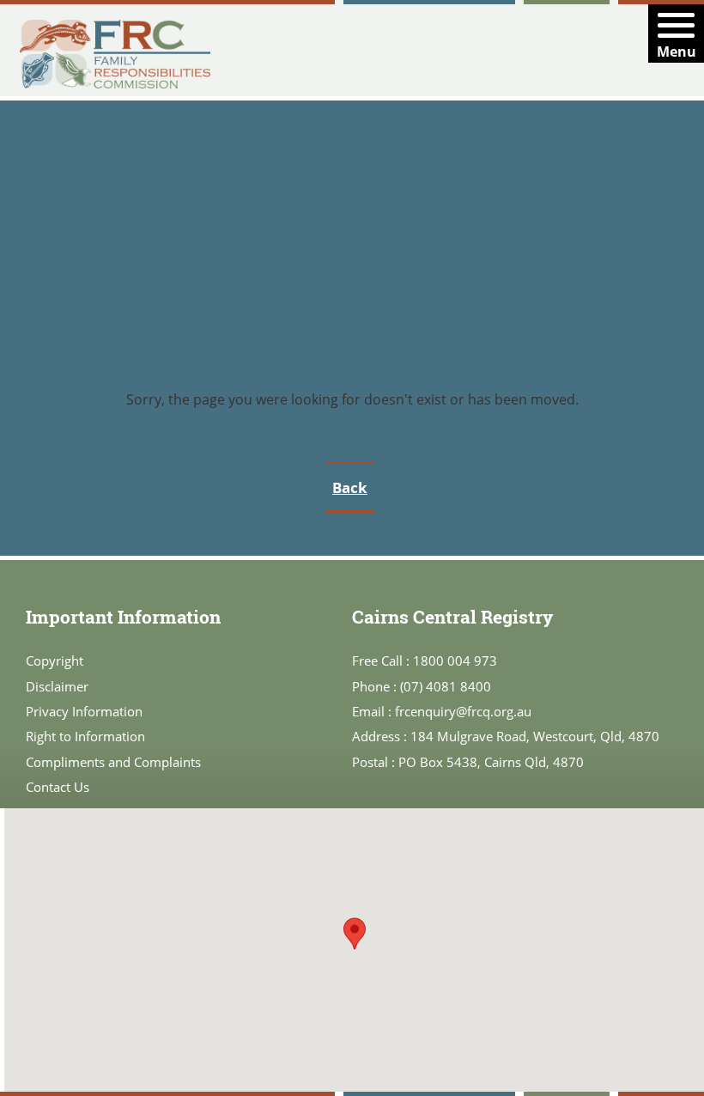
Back (349, 487)
